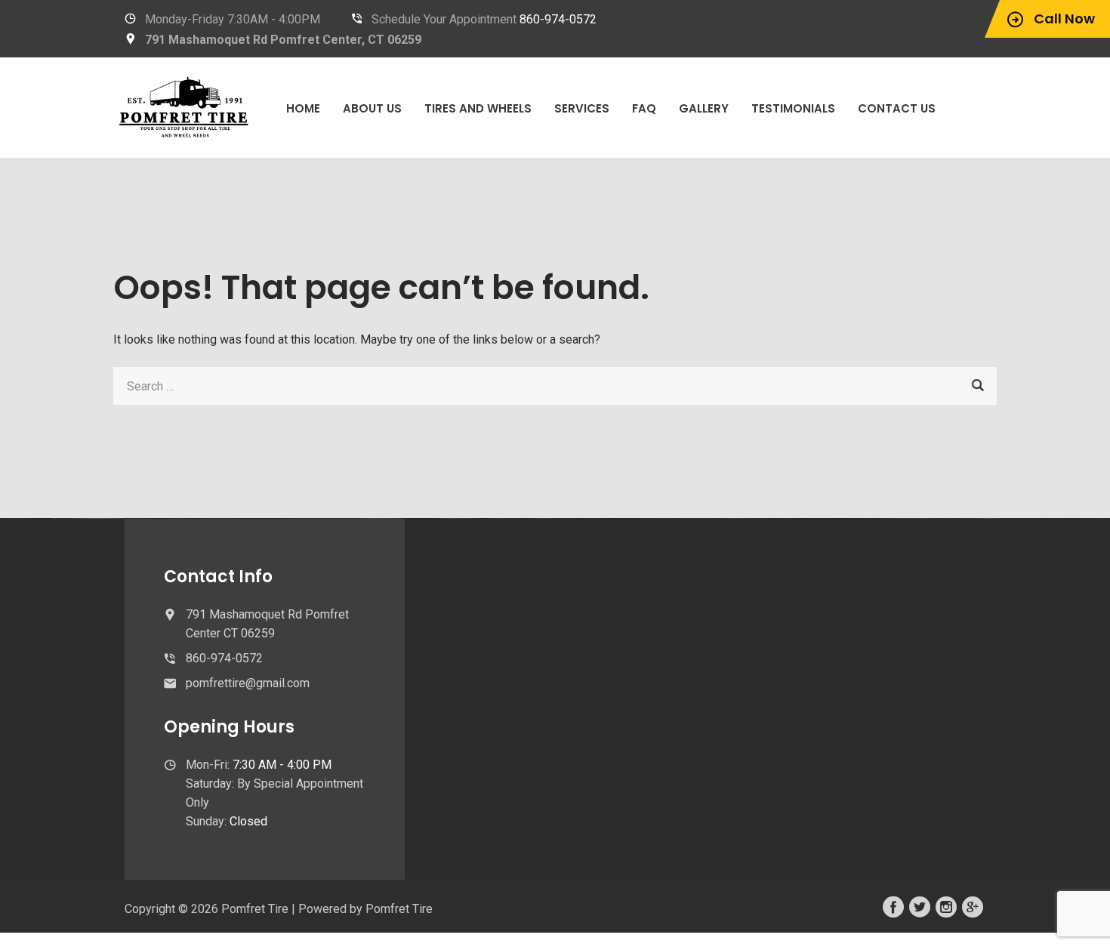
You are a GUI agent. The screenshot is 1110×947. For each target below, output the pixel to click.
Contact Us (897, 108)
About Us (372, 108)
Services (581, 108)
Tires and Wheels (478, 108)
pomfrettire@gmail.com (248, 683)
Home (303, 108)
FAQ (644, 108)
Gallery (704, 108)
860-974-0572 (558, 19)
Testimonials (793, 108)
